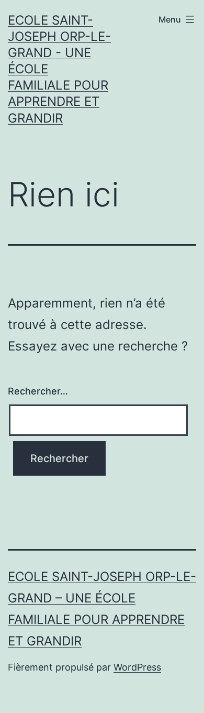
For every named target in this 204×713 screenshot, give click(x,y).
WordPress (137, 667)
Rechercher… (38, 391)
